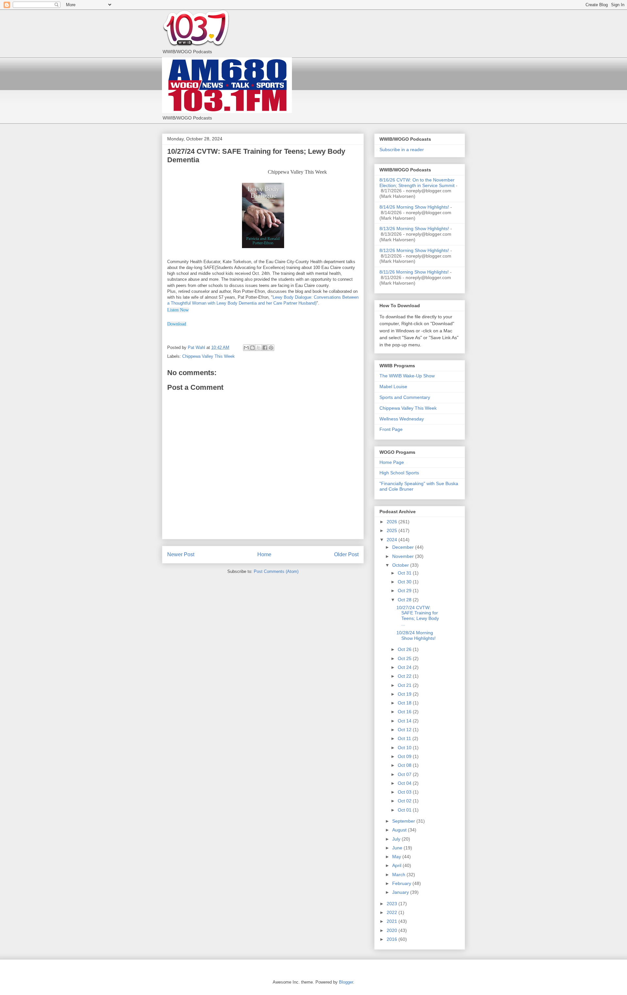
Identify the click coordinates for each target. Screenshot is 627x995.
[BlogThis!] (252, 347)
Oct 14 (405, 720)
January (401, 892)
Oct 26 (405, 649)
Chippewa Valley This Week (208, 356)
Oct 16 (405, 711)
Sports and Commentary (404, 397)
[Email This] (246, 347)
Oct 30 (405, 581)
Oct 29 (405, 590)
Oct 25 (405, 658)
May (397, 856)
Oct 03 (405, 792)
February (402, 883)
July (397, 839)
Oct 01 (405, 810)
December (403, 547)
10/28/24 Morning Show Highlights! (416, 635)
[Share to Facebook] (265, 347)
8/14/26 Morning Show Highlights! (414, 207)
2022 (392, 912)
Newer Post (180, 554)
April (397, 865)
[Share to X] (258, 347)
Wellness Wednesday (401, 418)
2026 (392, 521)
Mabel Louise (393, 386)
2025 (392, 530)
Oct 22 (405, 676)
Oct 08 (405, 765)
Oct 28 (405, 599)
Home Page (391, 462)
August (400, 829)
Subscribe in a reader (401, 149)
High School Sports (399, 472)
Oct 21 (405, 685)
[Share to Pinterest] (271, 347)
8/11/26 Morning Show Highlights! (414, 272)
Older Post (346, 554)
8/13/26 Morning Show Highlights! (414, 228)
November (403, 556)
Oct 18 (405, 702)
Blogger (346, 982)
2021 (392, 921)
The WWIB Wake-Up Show (407, 375)
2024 (392, 539)
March (399, 874)
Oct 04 (405, 783)
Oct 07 (405, 774)
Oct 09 (405, 756)
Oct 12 (405, 729)
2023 (392, 903)
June (398, 847)
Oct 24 (405, 667)
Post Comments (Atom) (276, 571)
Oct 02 (405, 800)
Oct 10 (405, 747)
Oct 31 (405, 573)
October (401, 565)
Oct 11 (405, 738)
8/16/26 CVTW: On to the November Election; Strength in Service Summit (417, 182)
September (404, 821)
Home (264, 554)
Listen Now (178, 310)
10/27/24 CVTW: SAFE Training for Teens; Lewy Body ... (417, 615)
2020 (392, 930)
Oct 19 (405, 694)
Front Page (391, 429)
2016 (392, 939)
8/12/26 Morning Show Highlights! (414, 250)
